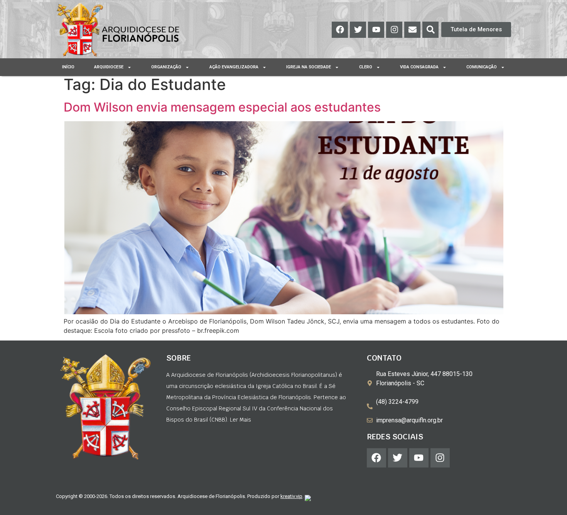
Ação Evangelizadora (233, 66)
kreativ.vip (291, 496)
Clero (365, 66)
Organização (166, 66)
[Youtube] (376, 30)
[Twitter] (358, 30)
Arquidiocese (108, 66)
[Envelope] (412, 30)
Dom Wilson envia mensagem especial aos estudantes (222, 107)
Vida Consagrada (419, 66)
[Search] (430, 30)
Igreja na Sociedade (308, 66)
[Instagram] (394, 30)
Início (68, 66)
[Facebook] (340, 30)
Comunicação (481, 66)
